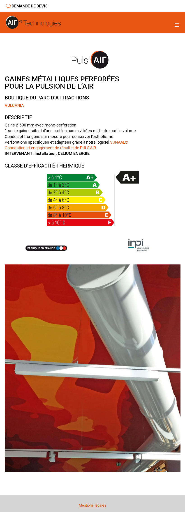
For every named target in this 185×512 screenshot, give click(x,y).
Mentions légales (92, 505)
